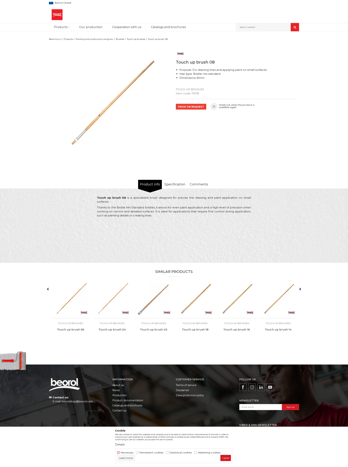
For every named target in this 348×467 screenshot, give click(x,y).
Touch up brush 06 (70, 329)
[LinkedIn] (261, 387)
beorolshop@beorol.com (77, 401)
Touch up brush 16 (236, 329)
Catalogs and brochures (127, 405)
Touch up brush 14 (278, 329)
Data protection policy (190, 395)
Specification (174, 184)
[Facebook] (242, 387)
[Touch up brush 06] (70, 299)
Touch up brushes (136, 39)
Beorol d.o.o (55, 39)
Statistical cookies (180, 452)
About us (118, 385)
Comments (199, 184)
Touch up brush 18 (195, 329)
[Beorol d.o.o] (57, 14)
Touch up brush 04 (112, 329)
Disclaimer (182, 390)
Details (120, 444)
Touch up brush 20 (153, 329)
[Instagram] (252, 387)
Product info (150, 184)
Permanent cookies (151, 452)
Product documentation (127, 400)
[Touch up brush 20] (153, 299)
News (116, 390)
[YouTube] (270, 387)
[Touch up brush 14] (278, 299)
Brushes (120, 39)
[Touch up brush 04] (112, 299)
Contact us (119, 410)
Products (68, 39)
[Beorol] (180, 53)
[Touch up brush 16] (236, 299)
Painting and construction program (94, 39)
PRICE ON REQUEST (191, 106)
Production (119, 395)
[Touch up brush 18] (195, 299)
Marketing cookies (209, 452)
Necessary (127, 452)
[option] (111, 104)
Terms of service (186, 385)
